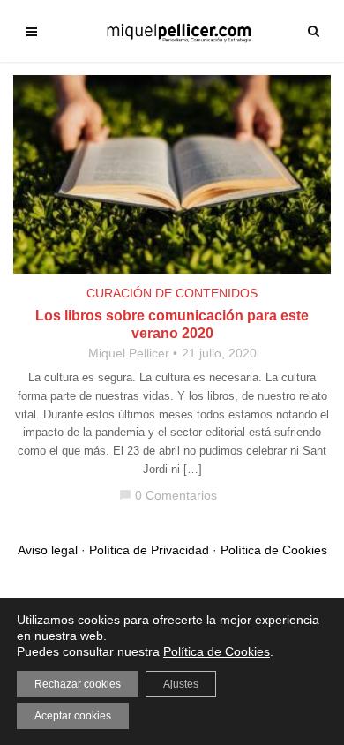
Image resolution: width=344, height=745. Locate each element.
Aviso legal (48, 550)
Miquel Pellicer (128, 353)
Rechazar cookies (77, 684)
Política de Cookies (274, 550)
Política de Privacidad (149, 550)
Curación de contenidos (172, 293)
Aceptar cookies (72, 716)
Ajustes (180, 684)
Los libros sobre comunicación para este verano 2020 (172, 324)
